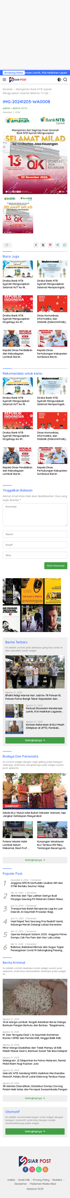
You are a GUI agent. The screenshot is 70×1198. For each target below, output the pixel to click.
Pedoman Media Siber (43, 1183)
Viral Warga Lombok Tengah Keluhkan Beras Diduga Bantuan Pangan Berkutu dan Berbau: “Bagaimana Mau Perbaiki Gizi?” (34, 1023)
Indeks (11, 1179)
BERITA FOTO (20, 108)
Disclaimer (21, 1183)
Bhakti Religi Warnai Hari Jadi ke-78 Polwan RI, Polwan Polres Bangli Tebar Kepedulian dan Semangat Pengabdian (33, 697)
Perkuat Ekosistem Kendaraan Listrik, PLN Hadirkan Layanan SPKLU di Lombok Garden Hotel (44, 710)
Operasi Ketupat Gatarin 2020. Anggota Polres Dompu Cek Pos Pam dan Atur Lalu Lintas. (39, 936)
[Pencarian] (65, 80)
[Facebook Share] (36, 245)
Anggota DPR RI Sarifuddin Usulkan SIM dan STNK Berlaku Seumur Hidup (37, 884)
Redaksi (57, 1179)
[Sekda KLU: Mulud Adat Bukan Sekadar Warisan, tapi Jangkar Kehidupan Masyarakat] (35, 791)
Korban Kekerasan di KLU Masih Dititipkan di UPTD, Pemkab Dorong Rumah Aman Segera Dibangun (45, 726)
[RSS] (45, 1170)
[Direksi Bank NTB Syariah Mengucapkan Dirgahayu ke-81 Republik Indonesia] (18, 303)
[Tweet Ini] (43, 245)
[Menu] (5, 79)
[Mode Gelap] (59, 80)
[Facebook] (25, 1170)
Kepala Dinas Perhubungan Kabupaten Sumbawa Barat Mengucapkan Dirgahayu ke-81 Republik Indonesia (52, 353)
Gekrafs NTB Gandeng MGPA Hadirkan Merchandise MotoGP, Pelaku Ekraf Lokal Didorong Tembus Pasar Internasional (34, 1075)
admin (6, 108)
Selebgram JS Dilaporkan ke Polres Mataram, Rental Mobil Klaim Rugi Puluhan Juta (34, 1062)
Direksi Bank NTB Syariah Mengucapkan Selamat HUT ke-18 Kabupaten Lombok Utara (16, 284)
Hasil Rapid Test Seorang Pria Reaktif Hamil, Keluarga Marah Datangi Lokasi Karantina (37, 923)
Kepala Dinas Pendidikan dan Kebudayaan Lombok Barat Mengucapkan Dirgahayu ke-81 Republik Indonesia (18, 353)
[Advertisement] (35, 35)
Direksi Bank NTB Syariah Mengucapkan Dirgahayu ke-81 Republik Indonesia (16, 319)
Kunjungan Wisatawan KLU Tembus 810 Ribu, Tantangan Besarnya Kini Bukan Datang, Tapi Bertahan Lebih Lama (52, 845)
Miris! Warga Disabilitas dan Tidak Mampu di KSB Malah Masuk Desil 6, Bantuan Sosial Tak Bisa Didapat (35, 1049)
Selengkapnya (34, 740)
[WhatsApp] (39, 1170)
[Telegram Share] (57, 245)
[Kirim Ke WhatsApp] (64, 245)
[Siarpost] (17, 79)
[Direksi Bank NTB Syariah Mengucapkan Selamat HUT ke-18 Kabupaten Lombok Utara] (18, 269)
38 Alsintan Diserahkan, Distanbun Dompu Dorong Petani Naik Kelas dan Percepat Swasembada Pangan (35, 1088)
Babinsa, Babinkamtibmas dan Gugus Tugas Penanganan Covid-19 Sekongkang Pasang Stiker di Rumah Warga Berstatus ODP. (37, 948)
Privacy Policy (41, 1179)
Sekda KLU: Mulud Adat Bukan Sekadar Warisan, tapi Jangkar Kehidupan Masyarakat (34, 814)
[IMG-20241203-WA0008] (18, 215)
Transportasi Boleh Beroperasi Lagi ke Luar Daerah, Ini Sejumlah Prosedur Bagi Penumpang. (37, 910)
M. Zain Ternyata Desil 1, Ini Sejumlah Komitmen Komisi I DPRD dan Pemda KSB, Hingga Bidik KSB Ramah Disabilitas (32, 1036)
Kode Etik (24, 1179)
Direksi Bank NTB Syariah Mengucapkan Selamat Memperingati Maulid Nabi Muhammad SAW (51, 284)
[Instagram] (32, 1170)
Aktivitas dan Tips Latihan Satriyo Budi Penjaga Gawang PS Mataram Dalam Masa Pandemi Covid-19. (37, 897)
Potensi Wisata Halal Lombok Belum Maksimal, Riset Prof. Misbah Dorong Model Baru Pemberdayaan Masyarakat (16, 845)
